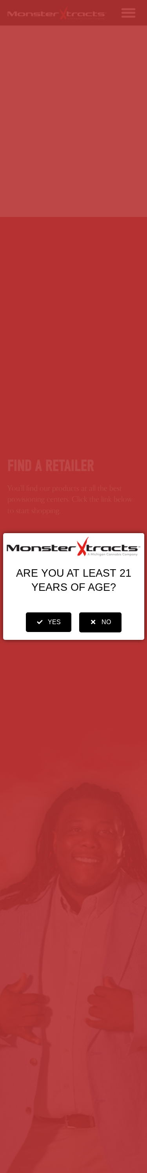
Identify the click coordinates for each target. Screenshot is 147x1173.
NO (106, 622)
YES (54, 622)
